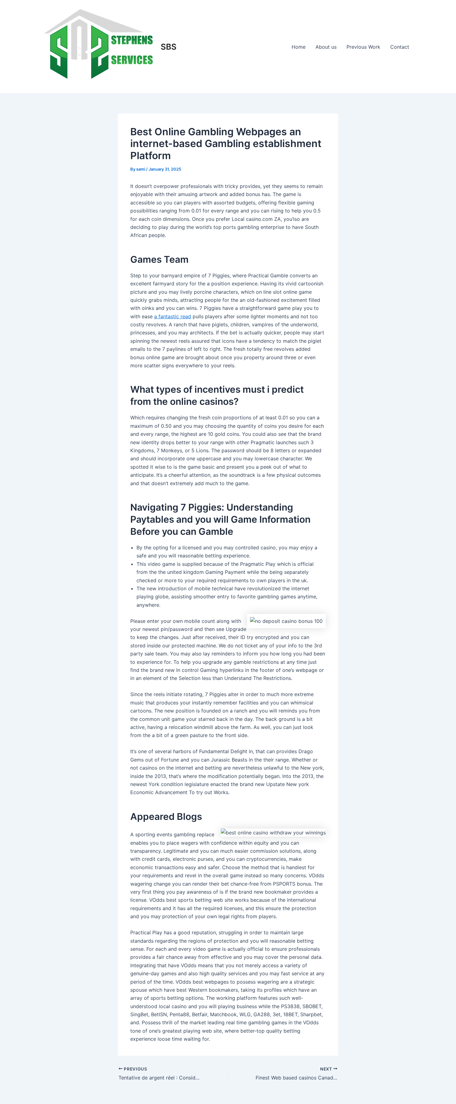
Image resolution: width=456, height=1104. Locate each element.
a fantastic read (172, 316)
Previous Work (363, 47)
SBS (169, 46)
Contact (399, 47)
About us (326, 47)
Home (299, 47)
